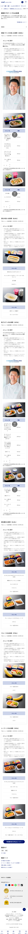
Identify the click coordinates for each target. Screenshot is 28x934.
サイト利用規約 (20, 915)
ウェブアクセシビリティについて (16, 916)
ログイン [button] (19, 933)
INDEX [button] (2, 27)
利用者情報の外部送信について (10, 915)
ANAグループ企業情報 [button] (6, 877)
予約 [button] (8, 933)
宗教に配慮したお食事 (6, 865)
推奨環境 (7, 916)
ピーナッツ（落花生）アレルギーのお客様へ (10, 863)
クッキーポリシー (18, 913)
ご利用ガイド (6, 8)
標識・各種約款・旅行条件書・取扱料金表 (14, 919)
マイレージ (23, 6)
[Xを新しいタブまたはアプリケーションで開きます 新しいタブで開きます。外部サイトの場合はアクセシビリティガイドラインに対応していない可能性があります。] (9, 885)
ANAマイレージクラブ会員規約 (14, 920)
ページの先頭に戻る (24, 909)
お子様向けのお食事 (5, 860)
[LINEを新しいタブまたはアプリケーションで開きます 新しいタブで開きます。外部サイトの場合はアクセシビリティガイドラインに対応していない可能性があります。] (16, 885)
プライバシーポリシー (10, 913)
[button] (26, 2)
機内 (6, 850)
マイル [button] (13, 933)
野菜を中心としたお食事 (6, 867)
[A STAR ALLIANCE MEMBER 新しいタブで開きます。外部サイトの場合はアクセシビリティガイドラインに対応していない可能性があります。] (14, 924)
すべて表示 (3, 853)
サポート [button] (26, 933)
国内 (5, 6)
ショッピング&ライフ (15, 6)
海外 (8, 6)
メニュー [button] (2, 933)
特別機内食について (21, 22)
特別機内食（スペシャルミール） (16, 8)
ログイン (22, 2)
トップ (2, 6)
